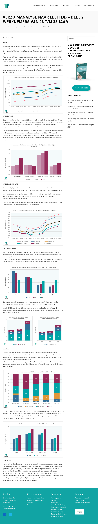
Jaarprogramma (56, 498)
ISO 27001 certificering (82, 502)
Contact (77, 5)
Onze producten (37, 5)
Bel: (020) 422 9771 (9, 506)
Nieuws (53, 500)
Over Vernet (53, 5)
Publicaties (54, 502)
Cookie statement (81, 505)
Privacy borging (80, 500)
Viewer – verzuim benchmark (36, 498)
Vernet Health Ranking (58, 505)
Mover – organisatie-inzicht (35, 500)
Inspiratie (65, 5)
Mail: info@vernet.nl (9, 509)
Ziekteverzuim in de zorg (59, 514)
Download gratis (81, 88)
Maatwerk (30, 502)
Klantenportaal (88, 5)
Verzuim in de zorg (57, 512)
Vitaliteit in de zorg (57, 516)
